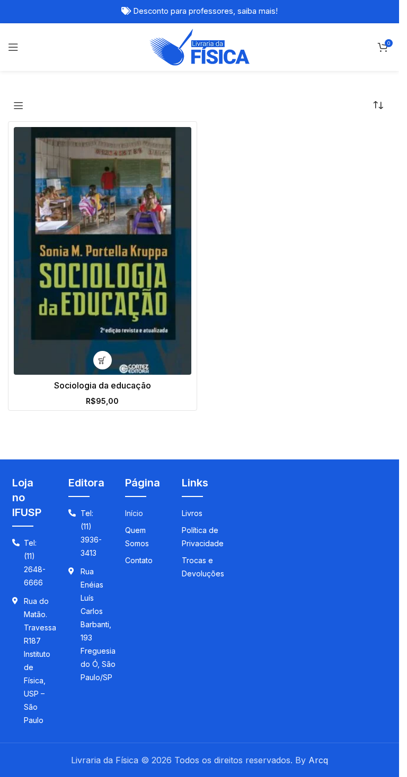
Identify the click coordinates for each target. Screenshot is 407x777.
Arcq (318, 760)
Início (134, 513)
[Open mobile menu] (13, 47)
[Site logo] (199, 46)
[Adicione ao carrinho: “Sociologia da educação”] (102, 360)
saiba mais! (257, 11)
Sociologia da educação (102, 385)
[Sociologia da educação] (102, 251)
